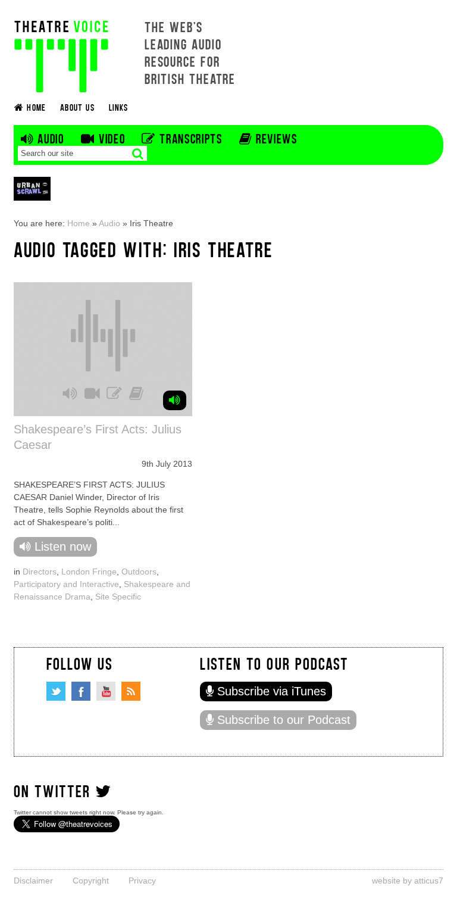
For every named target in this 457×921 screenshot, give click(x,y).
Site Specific (118, 596)
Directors (40, 571)
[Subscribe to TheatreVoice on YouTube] (105, 691)
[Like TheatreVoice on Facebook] (80, 691)
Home (78, 223)
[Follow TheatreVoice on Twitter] (55, 691)
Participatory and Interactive (66, 584)
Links (118, 107)
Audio (109, 223)
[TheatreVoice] (61, 55)
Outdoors (138, 571)
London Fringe (89, 571)
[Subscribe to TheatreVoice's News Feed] (130, 691)
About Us (77, 107)
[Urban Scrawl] (32, 188)
